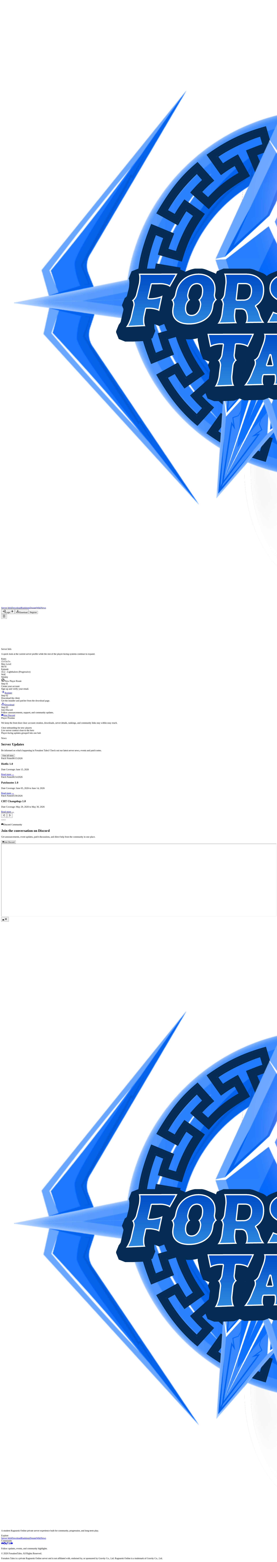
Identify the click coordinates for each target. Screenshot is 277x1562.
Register (33, 612)
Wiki (38, 1538)
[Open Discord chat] (5, 919)
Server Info (6, 1538)
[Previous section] (4, 815)
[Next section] (10, 815)
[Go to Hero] (2, 819)
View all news (8, 756)
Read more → (7, 774)
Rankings (25, 1538)
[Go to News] (4, 819)
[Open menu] (4, 616)
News (43, 1538)
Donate (33, 1538)
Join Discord (9, 715)
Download (9, 704)
